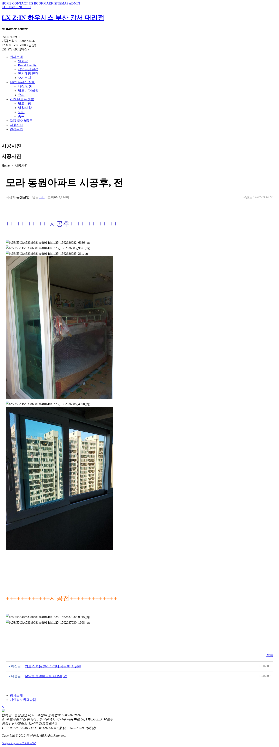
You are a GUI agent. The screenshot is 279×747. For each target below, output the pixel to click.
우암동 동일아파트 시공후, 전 (46, 676)
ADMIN (74, 3)
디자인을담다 (19, 743)
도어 (21, 112)
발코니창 (24, 103)
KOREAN (9, 7)
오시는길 (24, 77)
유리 (21, 95)
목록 (269, 655)
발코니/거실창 (28, 90)
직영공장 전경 (28, 69)
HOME (6, 3)
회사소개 (16, 57)
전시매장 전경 (28, 73)
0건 (42, 197)
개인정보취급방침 (23, 699)
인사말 (23, 61)
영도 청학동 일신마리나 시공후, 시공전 (53, 666)
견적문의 (16, 129)
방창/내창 (25, 107)
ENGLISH (24, 7)
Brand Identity (27, 65)
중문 (21, 116)
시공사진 (16, 125)
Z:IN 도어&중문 (21, 120)
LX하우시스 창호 (22, 82)
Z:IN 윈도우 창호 (22, 99)
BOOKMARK (44, 3)
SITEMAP (61, 3)
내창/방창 (25, 86)
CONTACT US (22, 3)
